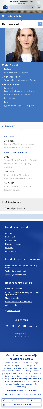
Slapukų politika (12, 298)
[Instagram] (18, 326)
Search (32, 7)
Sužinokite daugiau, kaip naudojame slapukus (23, 394)
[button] (38, 2)
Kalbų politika (11, 305)
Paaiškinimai (10, 240)
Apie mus (9, 233)
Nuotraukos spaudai (14, 244)
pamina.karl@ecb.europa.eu (21, 106)
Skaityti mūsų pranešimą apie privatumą (23, 391)
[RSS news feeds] (36, 326)
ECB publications (13, 202)
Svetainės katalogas (13, 311)
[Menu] (39, 7)
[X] (7, 326)
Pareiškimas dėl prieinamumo (18, 302)
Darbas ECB (10, 237)
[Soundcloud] (30, 326)
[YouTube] (24, 326)
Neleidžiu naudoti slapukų (23, 405)
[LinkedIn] (13, 326)
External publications (15, 209)
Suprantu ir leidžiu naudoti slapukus (23, 400)
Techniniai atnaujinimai (15, 271)
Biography (10, 126)
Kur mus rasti (11, 251)
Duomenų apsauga (13, 289)
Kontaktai (9, 248)
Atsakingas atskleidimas (15, 275)
